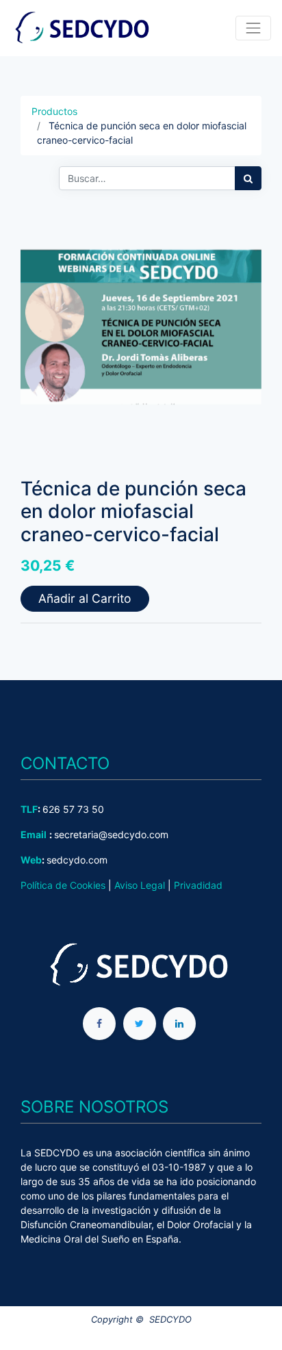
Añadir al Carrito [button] (84, 598)
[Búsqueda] (248, 178)
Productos (54, 111)
